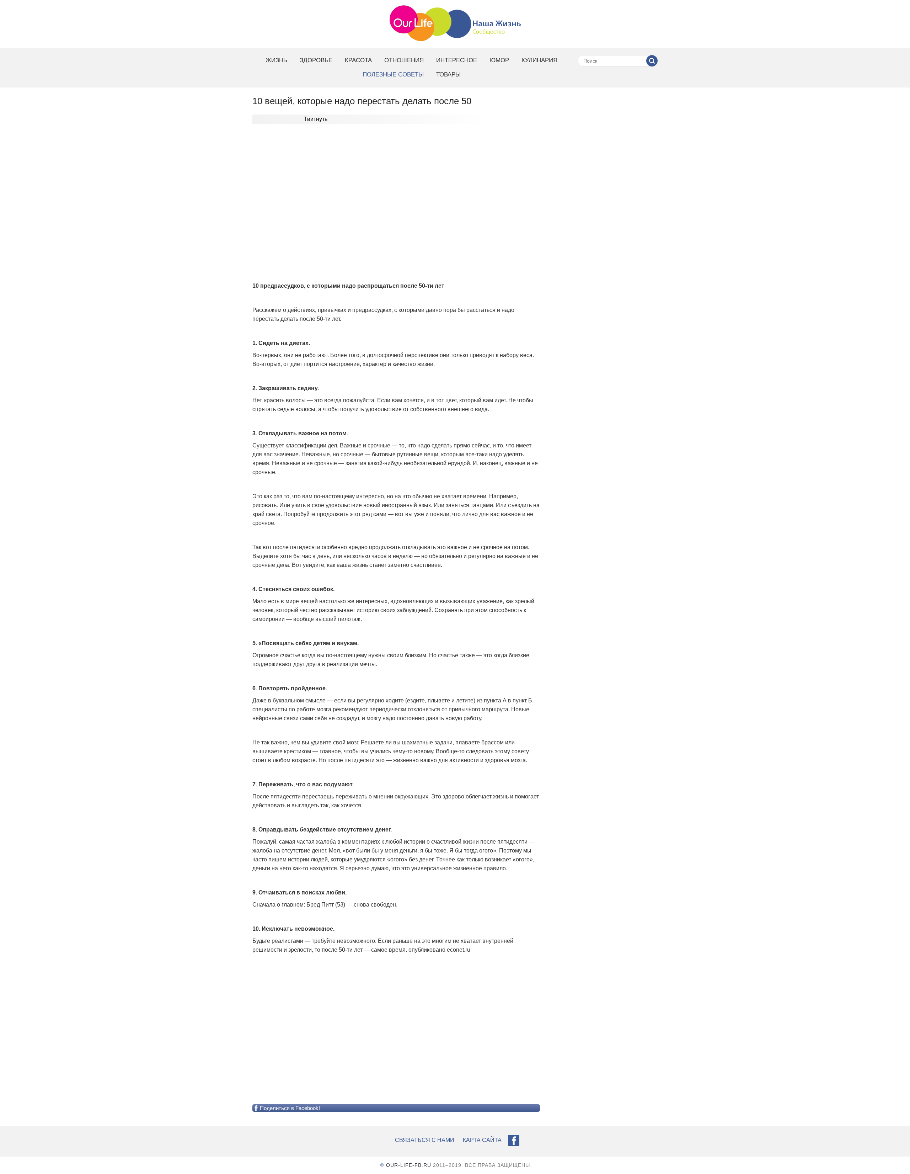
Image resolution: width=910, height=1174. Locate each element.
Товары (448, 74)
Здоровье (316, 60)
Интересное (456, 60)
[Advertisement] (396, 202)
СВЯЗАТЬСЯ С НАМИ (424, 1140)
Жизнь (276, 60)
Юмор (499, 60)
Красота (358, 60)
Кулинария (539, 60)
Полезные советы (393, 74)
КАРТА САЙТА (482, 1140)
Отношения (404, 60)
